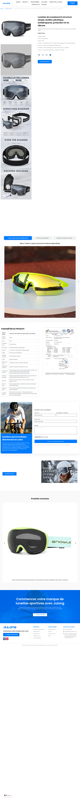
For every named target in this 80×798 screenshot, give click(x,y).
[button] (1, 281)
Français (9, 795)
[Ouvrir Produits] (28, 2)
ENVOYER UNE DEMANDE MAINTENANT (55, 441)
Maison (1, 8)
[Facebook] (4, 639)
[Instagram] (7, 639)
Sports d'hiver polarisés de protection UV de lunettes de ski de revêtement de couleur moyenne (40, 580)
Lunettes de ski (8, 8)
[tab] (18, 238)
